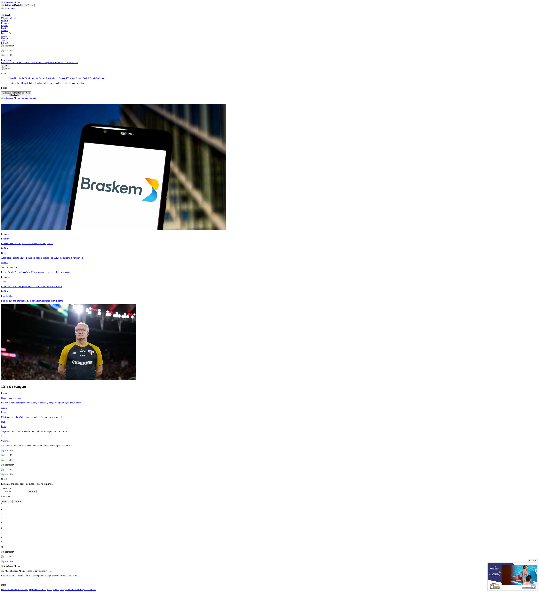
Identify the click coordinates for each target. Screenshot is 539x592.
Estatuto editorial (9, 62)
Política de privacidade (47, 62)
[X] (8, 12)
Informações (6, 60)
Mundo (55, 78)
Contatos (74, 62)
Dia (10, 501)
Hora (4, 501)
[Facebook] (3, 12)
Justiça (72, 78)
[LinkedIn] (12, 580)
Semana (17, 501)
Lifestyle (92, 78)
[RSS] (21, 580)
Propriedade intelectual (27, 62)
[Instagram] (8, 580)
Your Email (6, 488)
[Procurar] (6, 15)
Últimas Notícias (14, 78)
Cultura (79, 78)
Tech (85, 78)
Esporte (42, 78)
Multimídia (101, 78)
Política (25, 78)
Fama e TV (64, 78)
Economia (34, 78)
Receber (32, 491)
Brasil (49, 78)
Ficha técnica (64, 62)
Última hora (6, 589)
